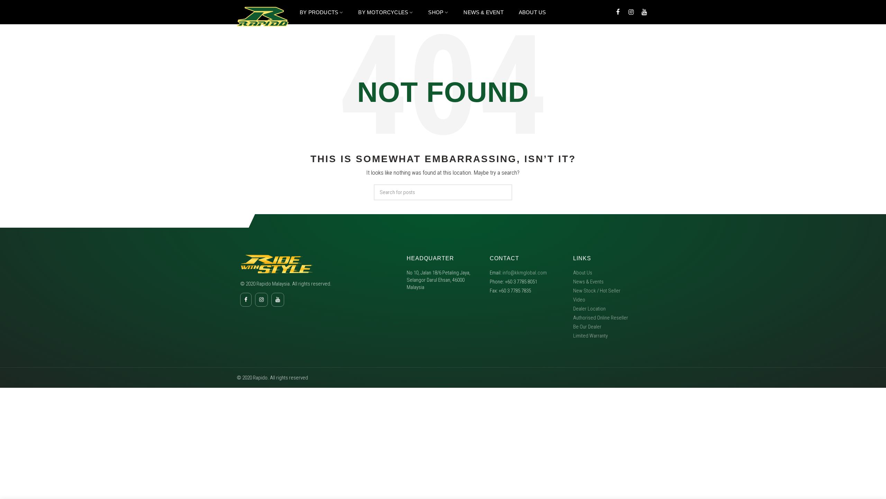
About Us (582, 273)
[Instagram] (631, 12)
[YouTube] (644, 12)
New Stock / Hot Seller (597, 291)
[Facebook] (618, 12)
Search (503, 192)
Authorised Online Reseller (600, 318)
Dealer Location (589, 309)
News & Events (588, 282)
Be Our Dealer (587, 327)
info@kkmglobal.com (525, 273)
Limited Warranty (590, 336)
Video (579, 300)
